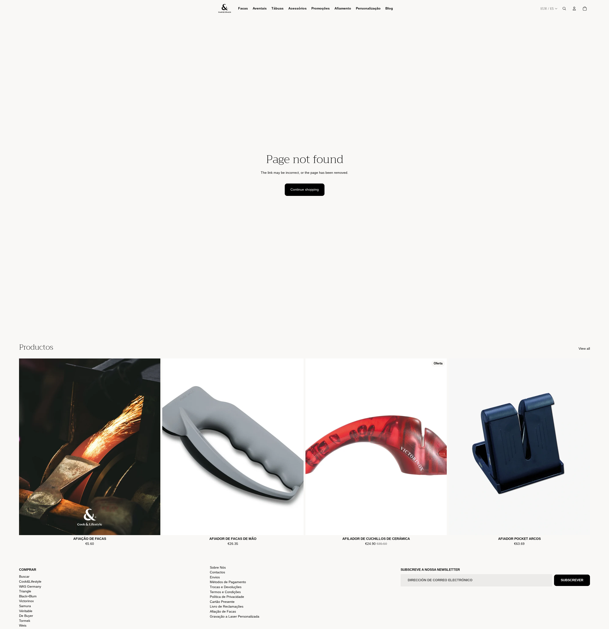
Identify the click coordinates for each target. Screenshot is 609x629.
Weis (22, 625)
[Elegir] (153, 527)
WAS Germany (30, 586)
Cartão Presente (222, 602)
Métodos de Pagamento (228, 582)
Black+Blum (28, 596)
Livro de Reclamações (226, 606)
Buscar (24, 576)
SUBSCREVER (572, 580)
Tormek (24, 621)
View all (584, 348)
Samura (25, 606)
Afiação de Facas (223, 611)
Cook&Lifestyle (30, 581)
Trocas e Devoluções (225, 587)
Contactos (217, 572)
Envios (215, 577)
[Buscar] (564, 8)
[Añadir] (296, 527)
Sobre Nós (218, 567)
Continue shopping (304, 189)
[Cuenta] (574, 8)
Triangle (25, 591)
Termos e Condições (225, 592)
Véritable (25, 611)
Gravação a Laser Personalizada (234, 616)
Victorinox (26, 601)
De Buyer (26, 616)
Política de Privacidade (227, 597)
